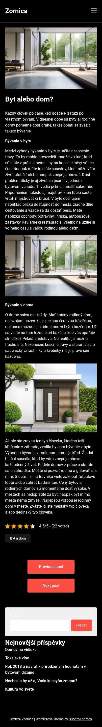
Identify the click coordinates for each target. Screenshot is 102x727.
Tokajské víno (17, 658)
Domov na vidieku (21, 649)
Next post (51, 585)
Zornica (16, 11)
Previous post (51, 566)
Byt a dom (18, 538)
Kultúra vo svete (19, 689)
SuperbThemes (80, 719)
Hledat (15, 615)
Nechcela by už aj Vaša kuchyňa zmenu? (41, 680)
